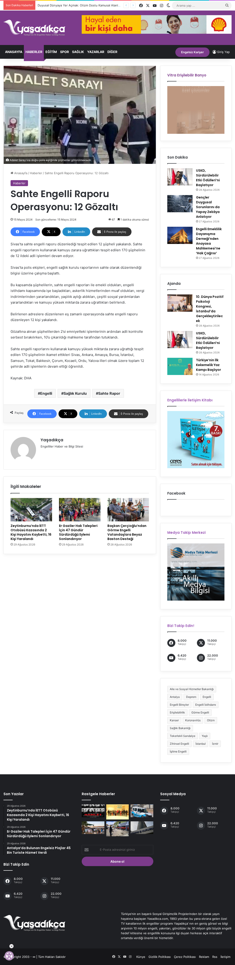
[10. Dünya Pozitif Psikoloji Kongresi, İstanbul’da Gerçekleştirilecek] (180, 303)
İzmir (215, 743)
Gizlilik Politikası (159, 957)
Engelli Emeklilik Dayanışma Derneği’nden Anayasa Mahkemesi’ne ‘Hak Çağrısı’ (209, 241)
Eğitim (51, 52)
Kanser (174, 720)
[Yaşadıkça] (34, 28)
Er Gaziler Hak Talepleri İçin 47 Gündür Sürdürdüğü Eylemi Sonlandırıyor (78, 532)
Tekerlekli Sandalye (182, 736)
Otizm (211, 720)
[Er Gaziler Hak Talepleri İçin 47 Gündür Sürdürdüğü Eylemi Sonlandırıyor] (80, 509)
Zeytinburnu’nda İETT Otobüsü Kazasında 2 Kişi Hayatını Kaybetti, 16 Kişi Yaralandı (31, 532)
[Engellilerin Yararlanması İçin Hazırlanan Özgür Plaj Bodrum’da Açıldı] (93, 827)
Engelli (46, 393)
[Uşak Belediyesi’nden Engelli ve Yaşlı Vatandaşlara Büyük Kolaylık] (117, 828)
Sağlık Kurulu (75, 393)
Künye (140, 957)
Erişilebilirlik (177, 712)
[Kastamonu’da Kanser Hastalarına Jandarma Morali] (117, 811)
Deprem (191, 697)
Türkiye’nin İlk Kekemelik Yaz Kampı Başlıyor (208, 365)
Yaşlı (205, 736)
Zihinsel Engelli (179, 743)
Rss (214, 957)
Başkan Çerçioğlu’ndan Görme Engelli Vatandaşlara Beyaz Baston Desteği (126, 532)
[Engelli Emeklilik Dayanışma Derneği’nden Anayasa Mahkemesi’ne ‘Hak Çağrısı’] (180, 235)
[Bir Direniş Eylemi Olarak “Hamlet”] (93, 810)
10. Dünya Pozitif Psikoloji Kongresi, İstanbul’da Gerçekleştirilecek (210, 308)
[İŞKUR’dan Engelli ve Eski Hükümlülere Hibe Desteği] (142, 827)
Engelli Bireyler (179, 704)
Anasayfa (13, 52)
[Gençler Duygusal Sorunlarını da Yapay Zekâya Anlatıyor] (180, 203)
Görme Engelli (200, 712)
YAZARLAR (95, 52)
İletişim (225, 957)
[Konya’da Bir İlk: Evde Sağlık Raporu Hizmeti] (142, 810)
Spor (64, 52)
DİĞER (112, 52)
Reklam (204, 957)
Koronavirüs (193, 720)
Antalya (175, 697)
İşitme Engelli (178, 751)
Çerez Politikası (185, 957)
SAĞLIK (78, 52)
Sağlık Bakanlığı (180, 728)
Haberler (33, 52)
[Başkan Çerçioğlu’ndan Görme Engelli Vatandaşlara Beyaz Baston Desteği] (128, 509)
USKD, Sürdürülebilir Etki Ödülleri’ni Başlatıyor (208, 177)
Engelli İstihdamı (205, 704)
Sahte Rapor (109, 393)
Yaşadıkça (52, 440)
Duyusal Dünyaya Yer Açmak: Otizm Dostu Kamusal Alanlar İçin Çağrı (86, 5)
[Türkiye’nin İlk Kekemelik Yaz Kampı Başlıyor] (180, 366)
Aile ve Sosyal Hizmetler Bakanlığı (192, 689)
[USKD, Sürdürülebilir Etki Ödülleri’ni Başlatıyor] (180, 176)
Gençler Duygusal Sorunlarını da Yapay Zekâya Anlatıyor (208, 207)
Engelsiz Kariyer (192, 52)
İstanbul (201, 743)
